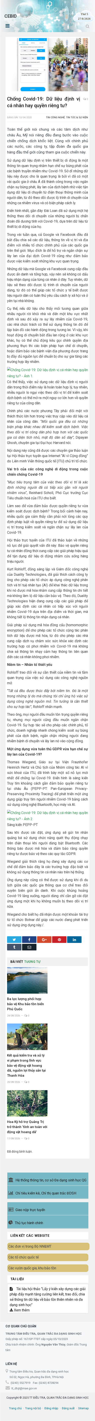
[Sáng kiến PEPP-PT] (47, 819)
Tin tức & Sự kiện (77, 117)
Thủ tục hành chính (29, 1223)
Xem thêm (21, 1310)
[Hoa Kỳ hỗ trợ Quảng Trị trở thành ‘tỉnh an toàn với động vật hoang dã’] (27, 1103)
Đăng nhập (51, 1408)
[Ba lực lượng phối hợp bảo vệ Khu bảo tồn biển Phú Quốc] (27, 980)
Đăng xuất (68, 1408)
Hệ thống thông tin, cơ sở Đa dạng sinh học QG (50, 1180)
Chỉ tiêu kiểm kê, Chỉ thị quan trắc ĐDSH (45, 1193)
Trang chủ (15, 1408)
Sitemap (83, 1408)
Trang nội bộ (33, 1408)
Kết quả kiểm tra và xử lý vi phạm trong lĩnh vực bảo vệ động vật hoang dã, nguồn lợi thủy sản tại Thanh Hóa (26, 1065)
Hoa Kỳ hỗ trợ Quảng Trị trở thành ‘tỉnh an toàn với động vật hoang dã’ (27, 1127)
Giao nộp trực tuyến (30, 1210)
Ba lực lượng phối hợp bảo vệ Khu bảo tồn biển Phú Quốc (25, 1004)
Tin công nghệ (55, 117)
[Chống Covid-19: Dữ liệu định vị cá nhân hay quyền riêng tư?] (47, 65)
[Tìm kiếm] (87, 26)
